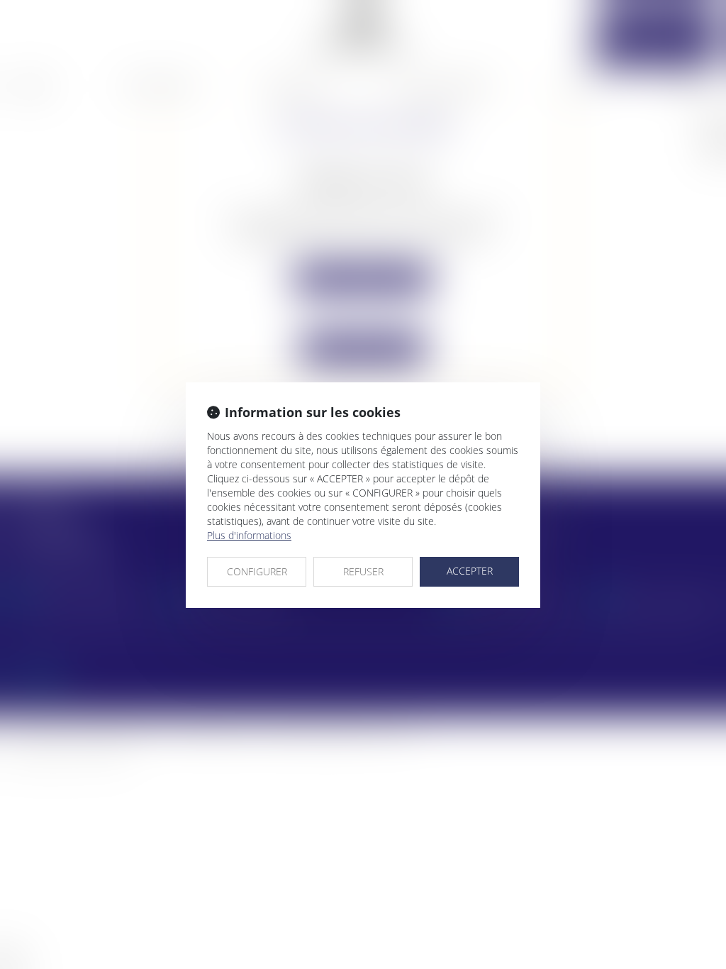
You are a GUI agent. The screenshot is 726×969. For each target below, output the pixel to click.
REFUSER (363, 571)
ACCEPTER (470, 570)
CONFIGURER (257, 571)
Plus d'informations (249, 535)
